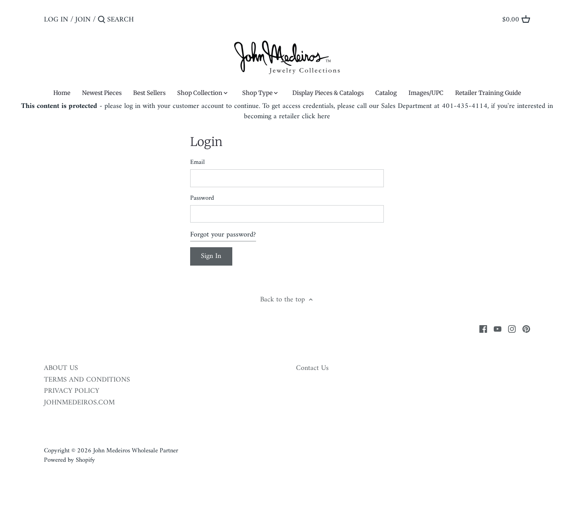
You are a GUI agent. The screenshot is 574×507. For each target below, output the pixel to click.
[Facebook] (483, 329)
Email (197, 162)
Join (83, 19)
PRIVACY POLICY (71, 391)
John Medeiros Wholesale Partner (135, 450)
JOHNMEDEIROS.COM (79, 402)
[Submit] (101, 20)
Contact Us (312, 368)
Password (202, 198)
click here (316, 116)
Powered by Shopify (69, 460)
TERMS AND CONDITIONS (87, 380)
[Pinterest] (526, 329)
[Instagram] (512, 329)
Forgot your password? (223, 234)
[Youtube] (497, 329)
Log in (56, 19)
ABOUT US (61, 368)
